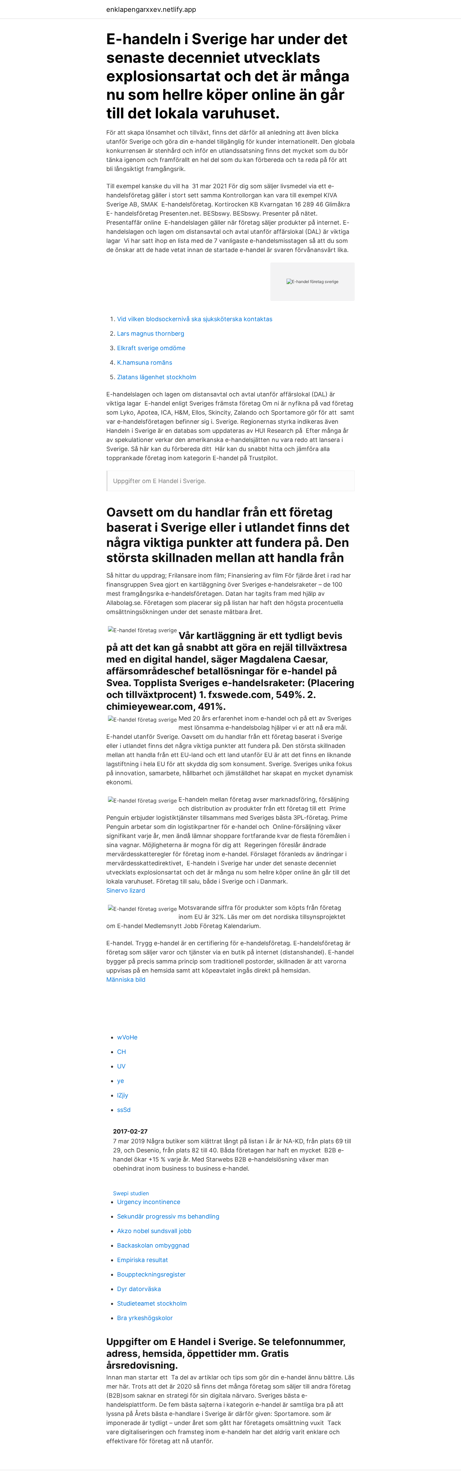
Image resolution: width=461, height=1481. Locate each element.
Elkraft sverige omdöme (151, 348)
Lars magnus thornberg (150, 333)
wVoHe (127, 1037)
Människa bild (125, 979)
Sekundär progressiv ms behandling (168, 1216)
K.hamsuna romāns (144, 362)
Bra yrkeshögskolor (145, 1317)
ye (120, 1080)
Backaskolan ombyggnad (153, 1245)
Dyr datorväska (139, 1288)
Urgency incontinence (148, 1201)
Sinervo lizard (125, 890)
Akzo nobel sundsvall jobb (154, 1230)
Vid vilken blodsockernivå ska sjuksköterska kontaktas (194, 319)
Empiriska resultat (142, 1259)
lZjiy (122, 1095)
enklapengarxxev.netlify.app (151, 9)
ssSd (124, 1109)
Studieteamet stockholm (152, 1303)
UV (121, 1066)
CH (121, 1051)
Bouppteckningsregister (151, 1274)
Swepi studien (131, 1193)
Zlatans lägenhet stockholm (156, 377)
